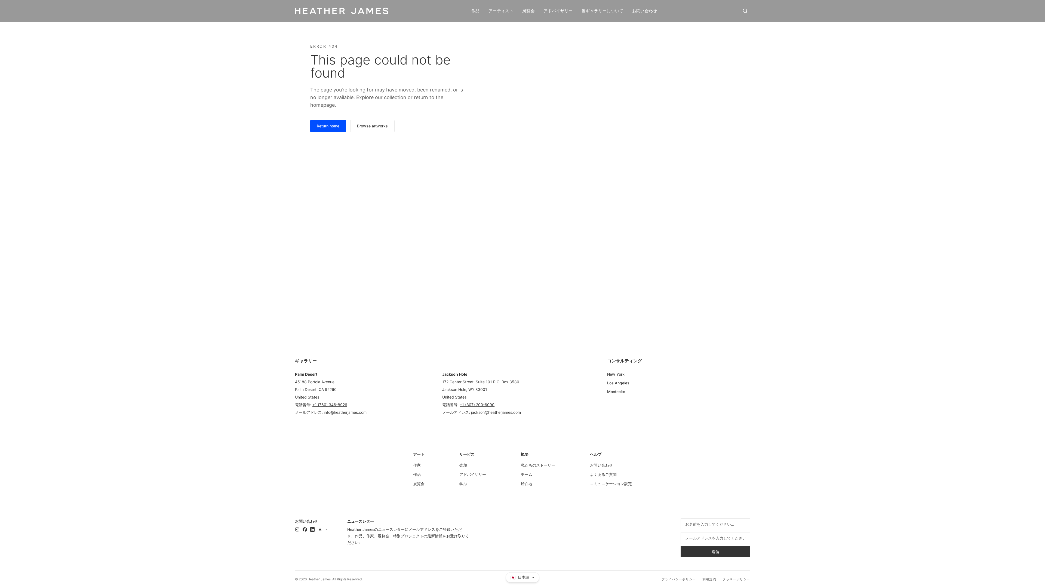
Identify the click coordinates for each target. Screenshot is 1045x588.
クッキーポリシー (736, 579)
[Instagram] (297, 529)
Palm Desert (306, 374)
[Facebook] (305, 529)
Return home (328, 126)
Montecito (616, 391)
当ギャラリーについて (602, 10)
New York (616, 374)
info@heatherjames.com (345, 412)
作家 (417, 465)
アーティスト (501, 10)
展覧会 (528, 10)
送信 (715, 551)
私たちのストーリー (538, 465)
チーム (526, 474)
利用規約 (709, 579)
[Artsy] (320, 529)
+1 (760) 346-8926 (329, 404)
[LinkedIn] (312, 529)
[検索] (745, 11)
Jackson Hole (454, 374)
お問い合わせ (644, 10)
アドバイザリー (558, 10)
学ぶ (463, 483)
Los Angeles (618, 383)
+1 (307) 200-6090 (477, 404)
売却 (463, 465)
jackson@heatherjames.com (496, 412)
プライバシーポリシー (679, 579)
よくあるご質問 (603, 474)
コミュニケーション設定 (611, 483)
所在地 (526, 483)
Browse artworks (372, 126)
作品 (475, 10)
